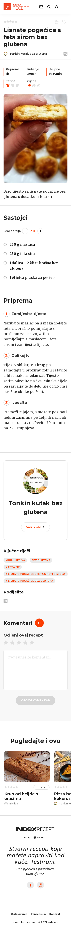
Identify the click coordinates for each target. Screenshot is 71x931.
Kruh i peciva (15, 560)
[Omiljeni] (63, 21)
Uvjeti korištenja (24, 922)
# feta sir (13, 567)
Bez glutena (41, 560)
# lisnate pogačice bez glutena (29, 580)
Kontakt (54, 914)
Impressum (38, 914)
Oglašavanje (19, 914)
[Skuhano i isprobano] (56, 21)
